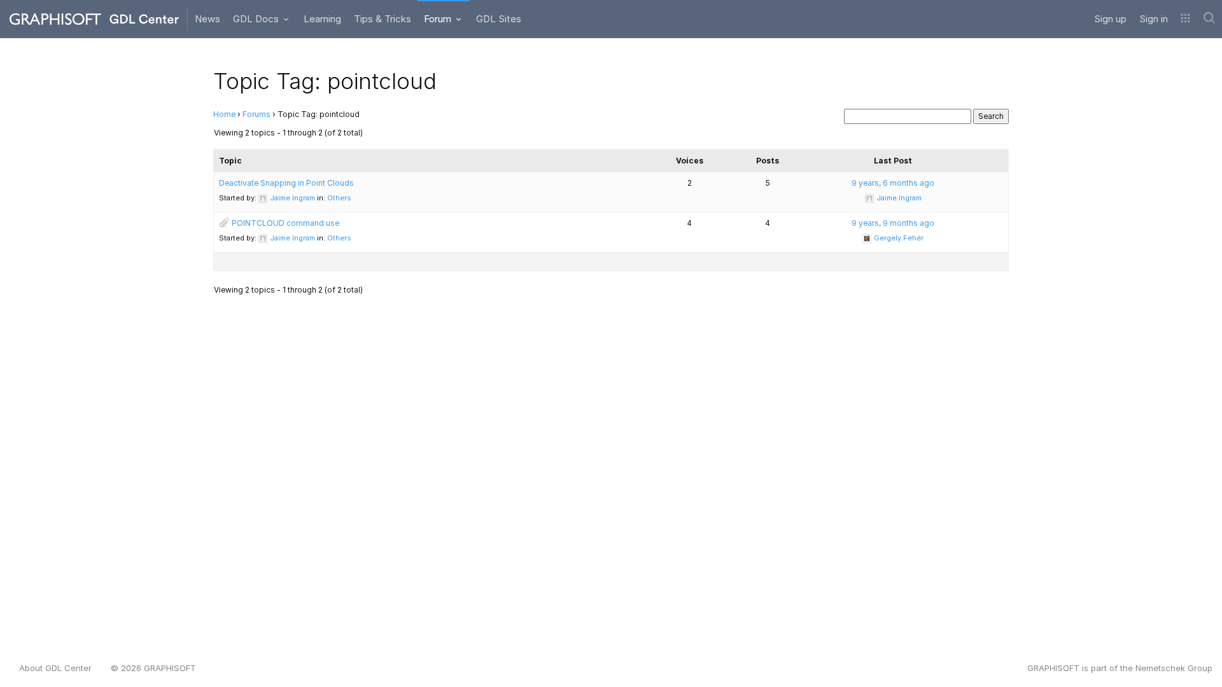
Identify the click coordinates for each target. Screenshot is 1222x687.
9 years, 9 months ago (893, 223)
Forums (256, 114)
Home (224, 114)
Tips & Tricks (382, 19)
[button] (1185, 19)
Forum (439, 19)
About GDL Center (55, 668)
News (207, 19)
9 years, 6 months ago (893, 183)
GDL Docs (257, 19)
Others (339, 197)
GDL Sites (498, 19)
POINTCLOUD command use (285, 223)
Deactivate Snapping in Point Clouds (286, 183)
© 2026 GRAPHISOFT (153, 668)
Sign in (1153, 19)
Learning (322, 19)
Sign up (1110, 19)
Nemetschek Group (1173, 668)
